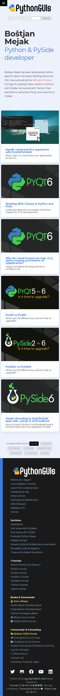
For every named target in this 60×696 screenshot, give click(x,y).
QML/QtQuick (18, 504)
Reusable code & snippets (25, 548)
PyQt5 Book (17, 605)
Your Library (20, 601)
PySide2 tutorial (20, 576)
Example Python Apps (23, 536)
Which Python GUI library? (26, 565)
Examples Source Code (26, 637)
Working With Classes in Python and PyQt (29, 205)
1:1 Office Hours (19, 653)
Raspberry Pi (18, 508)
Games (14, 512)
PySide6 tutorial (19, 580)
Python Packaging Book (24, 613)
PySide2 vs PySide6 (18, 366)
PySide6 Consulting (43, 645)
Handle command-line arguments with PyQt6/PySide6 (27, 150)
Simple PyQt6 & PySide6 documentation (33, 544)
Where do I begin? (21, 480)
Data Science (18, 496)
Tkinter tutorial (19, 585)
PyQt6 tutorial (19, 573)
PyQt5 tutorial (19, 569)
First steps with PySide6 (24, 528)
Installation (17, 524)
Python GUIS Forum (25, 633)
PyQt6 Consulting (21, 645)
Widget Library (19, 540)
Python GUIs (16, 679)
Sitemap (48, 685)
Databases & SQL (20, 492)
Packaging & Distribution (24, 500)
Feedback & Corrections (26, 642)
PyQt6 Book (17, 609)
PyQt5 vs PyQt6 (16, 314)
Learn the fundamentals (24, 488)
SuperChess (42, 80)
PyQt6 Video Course (24, 621)
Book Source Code (24, 617)
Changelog (12, 689)
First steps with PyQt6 (23, 532)
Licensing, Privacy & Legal (25, 662)
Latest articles (18, 589)
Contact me (17, 658)
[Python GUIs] (30, 9)
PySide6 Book (33, 609)
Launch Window (20, 649)
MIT (35, 692)
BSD (28, 692)
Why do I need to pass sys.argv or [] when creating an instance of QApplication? (29, 260)
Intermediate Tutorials (23, 484)
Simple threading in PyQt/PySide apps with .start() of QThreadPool (27, 419)
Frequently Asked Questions (27, 552)
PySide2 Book (33, 605)
